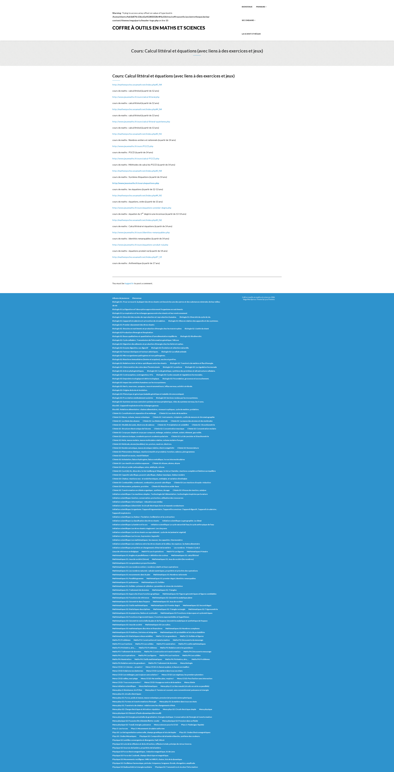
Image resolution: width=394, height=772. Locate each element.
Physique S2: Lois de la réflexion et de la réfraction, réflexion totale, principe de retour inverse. (152, 744)
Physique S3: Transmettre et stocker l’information (176, 767)
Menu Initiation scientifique (124, 686)
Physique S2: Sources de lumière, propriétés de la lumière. (136, 748)
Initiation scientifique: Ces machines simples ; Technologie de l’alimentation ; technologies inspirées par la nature (160, 494)
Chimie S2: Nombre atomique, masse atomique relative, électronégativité (143, 448)
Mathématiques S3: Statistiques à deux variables (132, 636)
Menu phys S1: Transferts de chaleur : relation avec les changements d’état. (143, 705)
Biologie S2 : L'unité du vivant (197, 328)
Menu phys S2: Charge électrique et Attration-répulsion (136, 709)
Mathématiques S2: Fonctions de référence (130, 598)
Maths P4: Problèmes (201, 659)
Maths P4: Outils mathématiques (148, 659)
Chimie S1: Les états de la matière (173, 413)
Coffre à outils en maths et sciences (158, 27)
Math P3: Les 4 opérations (153, 551)
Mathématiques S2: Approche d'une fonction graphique (135, 594)
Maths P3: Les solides (144, 644)
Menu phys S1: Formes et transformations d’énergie (134, 701)
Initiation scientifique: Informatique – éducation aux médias (137, 502)
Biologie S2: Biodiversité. (191, 336)
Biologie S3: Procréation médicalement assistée (132, 398)
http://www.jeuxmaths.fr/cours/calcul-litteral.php (135, 97)
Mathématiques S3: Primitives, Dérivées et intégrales (134, 632)
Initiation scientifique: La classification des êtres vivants (135, 521)
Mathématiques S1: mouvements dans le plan (131, 574)
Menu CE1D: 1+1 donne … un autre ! (127, 667)
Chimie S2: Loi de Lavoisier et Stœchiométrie (190, 436)
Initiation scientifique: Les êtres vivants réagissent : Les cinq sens (139, 528)
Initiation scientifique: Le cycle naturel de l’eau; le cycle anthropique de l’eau (182, 524)
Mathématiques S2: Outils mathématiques (130, 605)
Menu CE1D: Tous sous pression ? (126, 682)
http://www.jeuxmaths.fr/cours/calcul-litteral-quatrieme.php (141, 121)
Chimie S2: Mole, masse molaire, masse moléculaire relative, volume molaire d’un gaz (147, 440)
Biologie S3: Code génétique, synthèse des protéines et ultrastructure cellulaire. (181, 371)
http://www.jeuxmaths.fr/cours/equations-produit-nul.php (140, 244)
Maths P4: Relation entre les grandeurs (128, 663)
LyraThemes (270, 299)
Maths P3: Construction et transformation (152, 640)
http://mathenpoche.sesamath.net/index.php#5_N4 (137, 84)
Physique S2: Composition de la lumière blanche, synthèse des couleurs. (169, 736)
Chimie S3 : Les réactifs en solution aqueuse (130, 463)
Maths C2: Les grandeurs (166, 636)
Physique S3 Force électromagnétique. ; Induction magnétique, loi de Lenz (143, 751)
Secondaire (248, 20)
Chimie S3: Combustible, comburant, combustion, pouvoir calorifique (141, 482)
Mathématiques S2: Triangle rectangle (169, 609)
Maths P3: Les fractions (122, 644)
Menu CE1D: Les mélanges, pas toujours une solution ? (135, 674)
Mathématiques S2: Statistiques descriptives (131, 609)
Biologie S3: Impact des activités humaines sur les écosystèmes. (139, 382)
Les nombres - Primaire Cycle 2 (187, 547)
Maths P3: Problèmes (148, 648)
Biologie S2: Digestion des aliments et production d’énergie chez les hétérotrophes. (147, 344)
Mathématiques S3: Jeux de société (127, 624)
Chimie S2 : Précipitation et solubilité (173, 425)
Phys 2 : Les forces (120, 728)
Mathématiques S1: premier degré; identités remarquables (171, 578)
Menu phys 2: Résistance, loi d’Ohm (127, 690)
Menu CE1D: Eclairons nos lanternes (127, 671)
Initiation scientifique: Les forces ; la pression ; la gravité (135, 536)
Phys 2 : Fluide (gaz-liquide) (192, 725)
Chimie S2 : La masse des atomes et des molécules (192, 421)
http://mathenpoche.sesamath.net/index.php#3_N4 (137, 170)
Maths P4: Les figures (147, 655)
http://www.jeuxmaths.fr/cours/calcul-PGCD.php (135, 158)
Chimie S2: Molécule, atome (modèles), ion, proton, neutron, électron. (142, 444)
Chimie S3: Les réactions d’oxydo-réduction (192, 482)
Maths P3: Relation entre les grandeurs (176, 648)
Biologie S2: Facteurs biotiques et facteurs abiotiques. (135, 352)
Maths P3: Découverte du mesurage (188, 640)
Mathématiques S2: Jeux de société (168, 601)
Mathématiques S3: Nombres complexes (182, 628)
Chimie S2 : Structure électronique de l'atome (131, 428)
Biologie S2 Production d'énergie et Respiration (132, 332)
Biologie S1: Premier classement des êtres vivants (133, 325)
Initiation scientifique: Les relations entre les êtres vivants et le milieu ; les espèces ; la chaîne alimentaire (156, 544)
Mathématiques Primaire (197, 551)
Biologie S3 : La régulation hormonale (201, 367)
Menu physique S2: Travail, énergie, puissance (131, 725)
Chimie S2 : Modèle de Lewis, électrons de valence (133, 425)
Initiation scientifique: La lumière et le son (130, 524)
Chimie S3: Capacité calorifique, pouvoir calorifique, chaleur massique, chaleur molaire (148, 475)
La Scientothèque (251, 34)
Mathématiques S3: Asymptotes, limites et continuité (134, 613)
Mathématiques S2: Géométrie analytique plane (172, 598)
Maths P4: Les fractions (169, 655)
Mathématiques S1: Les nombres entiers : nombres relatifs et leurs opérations (145, 567)
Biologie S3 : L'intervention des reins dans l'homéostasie (136, 367)
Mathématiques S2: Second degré (197, 605)
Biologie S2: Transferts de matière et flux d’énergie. (191, 363)
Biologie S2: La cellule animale (173, 352)
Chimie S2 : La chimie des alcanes (126, 421)
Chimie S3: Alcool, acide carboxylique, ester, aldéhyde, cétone (138, 467)
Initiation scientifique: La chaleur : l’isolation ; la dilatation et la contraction (143, 517)
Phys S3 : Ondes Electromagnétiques (194, 732)
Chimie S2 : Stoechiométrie (203, 425)
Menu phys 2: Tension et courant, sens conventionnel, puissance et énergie (177, 690)
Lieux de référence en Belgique (125, 551)
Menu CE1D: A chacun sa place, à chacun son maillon (167, 667)
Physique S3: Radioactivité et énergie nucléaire (132, 767)
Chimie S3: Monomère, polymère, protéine (130, 486)
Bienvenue (247, 7)
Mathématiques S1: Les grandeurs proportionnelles (134, 563)
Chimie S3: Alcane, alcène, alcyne (166, 463)
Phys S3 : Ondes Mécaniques (124, 736)
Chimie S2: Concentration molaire (201, 428)
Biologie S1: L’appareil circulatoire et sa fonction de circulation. (138, 321)
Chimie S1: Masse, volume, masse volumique (131, 417)
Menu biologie (186, 663)
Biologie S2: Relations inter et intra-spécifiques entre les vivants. (139, 363)
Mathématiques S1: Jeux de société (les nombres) (173, 559)
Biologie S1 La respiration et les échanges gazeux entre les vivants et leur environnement (149, 313)
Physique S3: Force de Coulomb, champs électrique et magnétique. (140, 755)
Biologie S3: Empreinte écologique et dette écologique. (135, 378)
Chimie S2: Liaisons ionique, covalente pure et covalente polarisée (140, 436)
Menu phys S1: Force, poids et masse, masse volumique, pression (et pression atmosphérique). (152, 698)
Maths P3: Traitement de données (126, 651)
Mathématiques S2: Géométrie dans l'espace (131, 601)
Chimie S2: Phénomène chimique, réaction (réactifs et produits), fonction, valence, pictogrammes (153, 452)
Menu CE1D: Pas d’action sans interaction (194, 678)
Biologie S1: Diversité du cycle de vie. (195, 317)
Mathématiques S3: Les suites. (158, 624)
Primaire (260, 7)
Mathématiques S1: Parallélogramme (127, 578)
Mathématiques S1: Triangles (164, 590)
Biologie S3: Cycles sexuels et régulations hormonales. (179, 375)
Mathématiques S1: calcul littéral (185, 555)
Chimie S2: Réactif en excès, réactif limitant (130, 455)
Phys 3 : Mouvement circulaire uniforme (148, 728)
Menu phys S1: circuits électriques (126, 694)
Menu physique (205, 709)
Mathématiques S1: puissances (125, 582)
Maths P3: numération (166, 644)
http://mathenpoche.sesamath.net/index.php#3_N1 (137, 134)
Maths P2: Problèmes (121, 640)
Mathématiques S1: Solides (152, 582)
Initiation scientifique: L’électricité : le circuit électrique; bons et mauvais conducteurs (148, 505)
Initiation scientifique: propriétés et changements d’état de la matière (141, 547)
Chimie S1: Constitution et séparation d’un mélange (134, 413)
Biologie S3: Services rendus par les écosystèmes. (177, 398)
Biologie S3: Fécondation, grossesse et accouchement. (186, 378)
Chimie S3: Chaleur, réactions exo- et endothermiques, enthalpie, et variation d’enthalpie (149, 479)
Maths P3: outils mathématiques (192, 644)
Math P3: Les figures (175, 551)
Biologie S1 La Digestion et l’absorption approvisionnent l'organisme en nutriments (147, 309)
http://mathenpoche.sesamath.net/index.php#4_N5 (137, 195)
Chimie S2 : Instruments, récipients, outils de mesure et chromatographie (184, 417)
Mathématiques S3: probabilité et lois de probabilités (182, 632)
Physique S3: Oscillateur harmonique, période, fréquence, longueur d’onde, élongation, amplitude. (153, 763)
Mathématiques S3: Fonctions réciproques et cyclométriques (186, 613)
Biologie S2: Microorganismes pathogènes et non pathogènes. (138, 355)
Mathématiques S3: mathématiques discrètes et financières (137, 628)
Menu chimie (189, 682)
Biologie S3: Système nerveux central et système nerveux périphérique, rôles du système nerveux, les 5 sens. (158, 402)
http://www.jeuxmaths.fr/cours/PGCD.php (132, 146)
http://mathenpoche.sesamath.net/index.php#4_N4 (137, 109)
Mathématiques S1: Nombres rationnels (170, 574)
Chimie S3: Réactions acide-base (165, 486)
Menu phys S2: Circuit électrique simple (179, 709)
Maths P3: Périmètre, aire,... (124, 648)
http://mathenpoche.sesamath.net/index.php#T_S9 (137, 257)
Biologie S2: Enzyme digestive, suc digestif (130, 348)
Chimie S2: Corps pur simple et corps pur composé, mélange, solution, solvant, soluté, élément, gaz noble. (157, 432)
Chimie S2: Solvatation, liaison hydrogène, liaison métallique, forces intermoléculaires (148, 459)
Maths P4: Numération (121, 659)
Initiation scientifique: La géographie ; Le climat (182, 521)
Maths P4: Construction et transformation (162, 651)
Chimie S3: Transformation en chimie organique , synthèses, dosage (141, 490)
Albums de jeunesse (120, 298)
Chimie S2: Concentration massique (169, 428)
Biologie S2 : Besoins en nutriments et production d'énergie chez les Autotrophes (147, 328)
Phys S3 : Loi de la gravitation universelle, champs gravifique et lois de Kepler (144, 732)
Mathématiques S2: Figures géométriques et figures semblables (189, 594)
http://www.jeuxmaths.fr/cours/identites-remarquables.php (141, 232)
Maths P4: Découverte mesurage (197, 651)
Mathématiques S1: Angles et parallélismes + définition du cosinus (140, 555)
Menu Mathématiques (148, 686)
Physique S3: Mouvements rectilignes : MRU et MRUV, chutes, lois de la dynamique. (147, 759)
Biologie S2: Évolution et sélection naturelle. (170, 348)
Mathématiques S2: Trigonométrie (203, 609)
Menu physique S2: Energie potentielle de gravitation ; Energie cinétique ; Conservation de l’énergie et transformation (162, 717)
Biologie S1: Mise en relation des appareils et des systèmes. (193, 321)
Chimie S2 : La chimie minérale (155, 421)
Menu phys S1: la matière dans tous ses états (178, 701)
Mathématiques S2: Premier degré (165, 605)
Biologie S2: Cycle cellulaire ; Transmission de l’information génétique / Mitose (145, 340)
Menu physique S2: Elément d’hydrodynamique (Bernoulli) (136, 713)
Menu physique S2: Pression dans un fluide (180, 721)
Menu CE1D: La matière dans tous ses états (164, 671)
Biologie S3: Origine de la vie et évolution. (129, 390)
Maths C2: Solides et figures (192, 636)
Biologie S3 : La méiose (172, 367)
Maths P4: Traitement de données (162, 663)
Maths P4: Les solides (191, 655)
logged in (129, 283)
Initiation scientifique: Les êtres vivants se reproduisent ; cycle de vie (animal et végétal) (149, 532)
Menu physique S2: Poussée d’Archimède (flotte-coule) (135, 721)
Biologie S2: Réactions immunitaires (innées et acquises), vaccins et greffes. (144, 359)
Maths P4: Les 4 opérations (123, 655)
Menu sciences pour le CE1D (166, 725)
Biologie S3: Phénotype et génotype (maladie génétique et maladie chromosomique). (148, 394)
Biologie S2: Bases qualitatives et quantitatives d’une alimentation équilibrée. (144, 336)
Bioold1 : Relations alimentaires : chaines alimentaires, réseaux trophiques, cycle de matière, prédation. (155, 409)
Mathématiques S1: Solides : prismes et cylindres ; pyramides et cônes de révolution (147, 586)
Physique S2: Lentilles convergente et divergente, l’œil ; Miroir (138, 740)
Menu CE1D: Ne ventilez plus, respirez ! (157, 678)
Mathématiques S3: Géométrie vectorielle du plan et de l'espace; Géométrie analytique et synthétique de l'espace (159, 621)
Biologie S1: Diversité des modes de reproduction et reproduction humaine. (144, 317)
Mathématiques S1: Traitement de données (130, 590)
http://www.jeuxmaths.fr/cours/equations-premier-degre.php (141, 207)
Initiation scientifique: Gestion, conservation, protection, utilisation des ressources (147, 498)
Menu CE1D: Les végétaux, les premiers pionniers (182, 674)
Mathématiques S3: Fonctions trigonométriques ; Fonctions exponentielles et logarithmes (150, 617)
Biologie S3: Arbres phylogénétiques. (128, 371)
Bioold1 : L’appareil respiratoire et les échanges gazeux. (135, 405)
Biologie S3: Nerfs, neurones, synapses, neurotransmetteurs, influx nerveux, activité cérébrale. (152, 386)
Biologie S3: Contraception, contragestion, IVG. (132, 375)
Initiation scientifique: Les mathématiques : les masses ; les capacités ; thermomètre (147, 540)
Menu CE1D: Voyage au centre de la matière (162, 682)
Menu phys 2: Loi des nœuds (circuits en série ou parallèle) (185, 686)
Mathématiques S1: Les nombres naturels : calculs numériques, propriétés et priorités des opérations (155, 571)
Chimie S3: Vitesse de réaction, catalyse (189, 490)
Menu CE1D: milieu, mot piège (125, 678)
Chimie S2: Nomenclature (188, 448)
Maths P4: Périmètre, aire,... (177, 659)
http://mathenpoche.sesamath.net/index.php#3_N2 (137, 220)
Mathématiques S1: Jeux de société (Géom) (130, 559)
